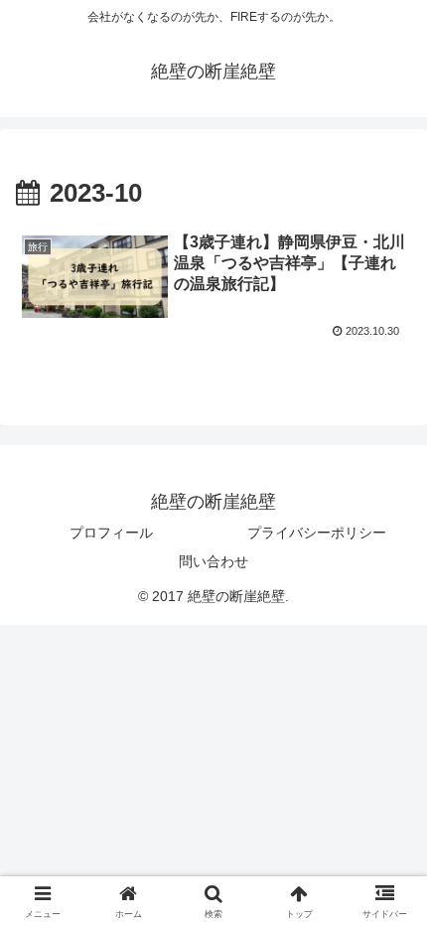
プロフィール (111, 532)
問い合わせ (213, 561)
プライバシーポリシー (316, 532)
